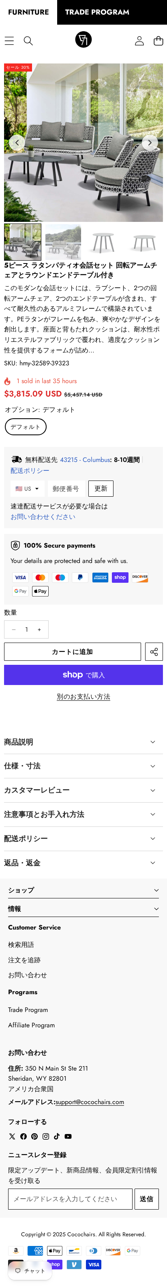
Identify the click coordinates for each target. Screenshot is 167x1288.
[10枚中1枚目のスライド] (22, 242)
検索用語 (21, 944)
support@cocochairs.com (90, 1102)
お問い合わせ (27, 975)
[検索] (28, 41)
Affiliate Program (31, 1025)
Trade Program (28, 1009)
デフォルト (26, 427)
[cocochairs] (83, 41)
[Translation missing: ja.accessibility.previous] (17, 143)
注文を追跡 (24, 960)
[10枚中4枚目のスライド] (144, 242)
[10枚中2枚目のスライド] (63, 242)
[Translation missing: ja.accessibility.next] (150, 143)
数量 (10, 612)
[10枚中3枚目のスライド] (103, 242)
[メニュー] (9, 41)
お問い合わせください (43, 516)
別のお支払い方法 (83, 696)
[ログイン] (139, 41)
